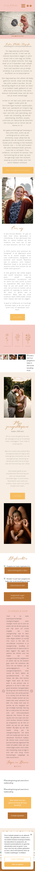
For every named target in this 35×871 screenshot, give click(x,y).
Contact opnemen (17, 816)
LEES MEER (17, 317)
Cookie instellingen (17, 859)
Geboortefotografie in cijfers (17, 570)
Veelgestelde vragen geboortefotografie (17, 596)
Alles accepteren (17, 864)
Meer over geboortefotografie (18, 170)
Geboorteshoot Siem (17, 585)
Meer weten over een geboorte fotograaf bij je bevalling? (17, 802)
